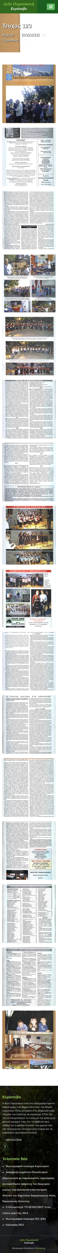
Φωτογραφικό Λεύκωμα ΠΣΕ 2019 (26, 1219)
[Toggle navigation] (51, 7)
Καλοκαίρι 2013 (15, 1225)
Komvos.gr (40, 1248)
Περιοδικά (10, 40)
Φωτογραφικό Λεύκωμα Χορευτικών (27, 1166)
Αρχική (8, 35)
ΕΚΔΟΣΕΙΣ (31, 35)
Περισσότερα (13, 1140)
